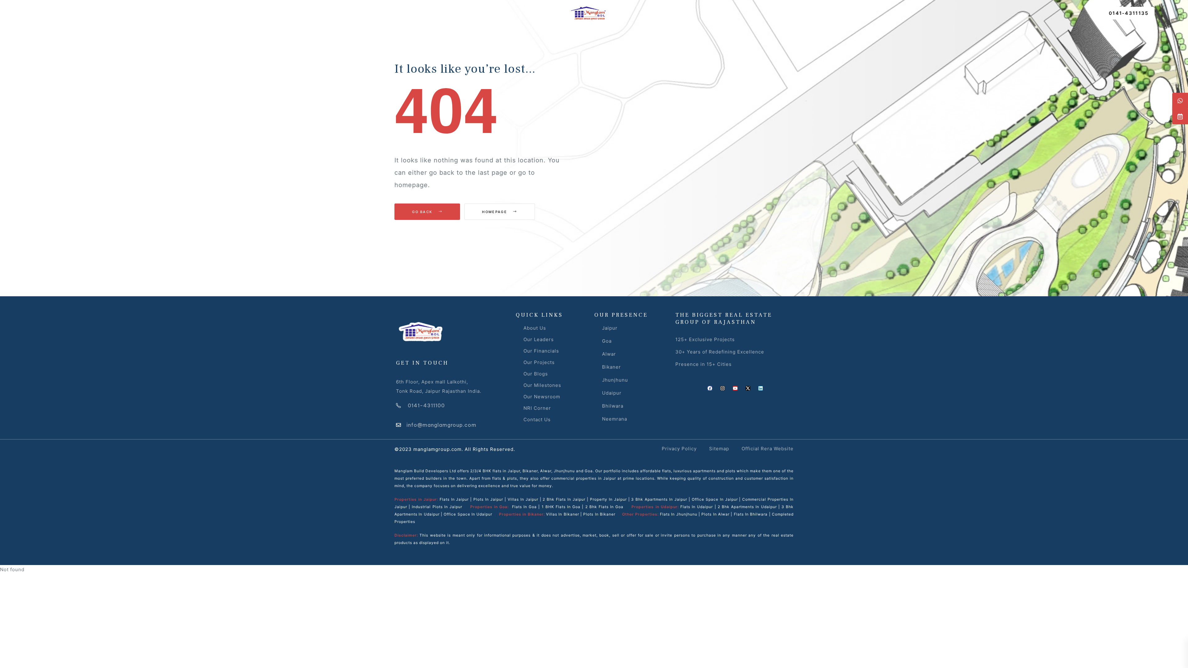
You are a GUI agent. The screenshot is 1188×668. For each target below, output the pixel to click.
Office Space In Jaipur (715, 499)
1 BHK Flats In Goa (561, 506)
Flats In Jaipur (454, 499)
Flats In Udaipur (696, 506)
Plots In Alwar (715, 514)
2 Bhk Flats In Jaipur (564, 499)
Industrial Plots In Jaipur (437, 506)
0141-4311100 (426, 405)
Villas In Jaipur (523, 499)
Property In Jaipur (608, 499)
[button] (1129, 13)
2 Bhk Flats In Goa (604, 506)
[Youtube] (735, 388)
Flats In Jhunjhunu (678, 514)
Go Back (423, 212)
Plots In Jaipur (488, 499)
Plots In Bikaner (599, 514)
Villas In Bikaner (562, 514)
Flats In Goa (524, 506)
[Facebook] (710, 388)
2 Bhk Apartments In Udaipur (747, 506)
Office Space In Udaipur (468, 514)
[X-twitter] (748, 388)
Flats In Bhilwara (751, 514)
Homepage (495, 212)
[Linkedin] (760, 388)
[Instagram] (722, 388)
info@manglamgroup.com (441, 425)
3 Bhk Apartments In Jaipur (658, 499)
